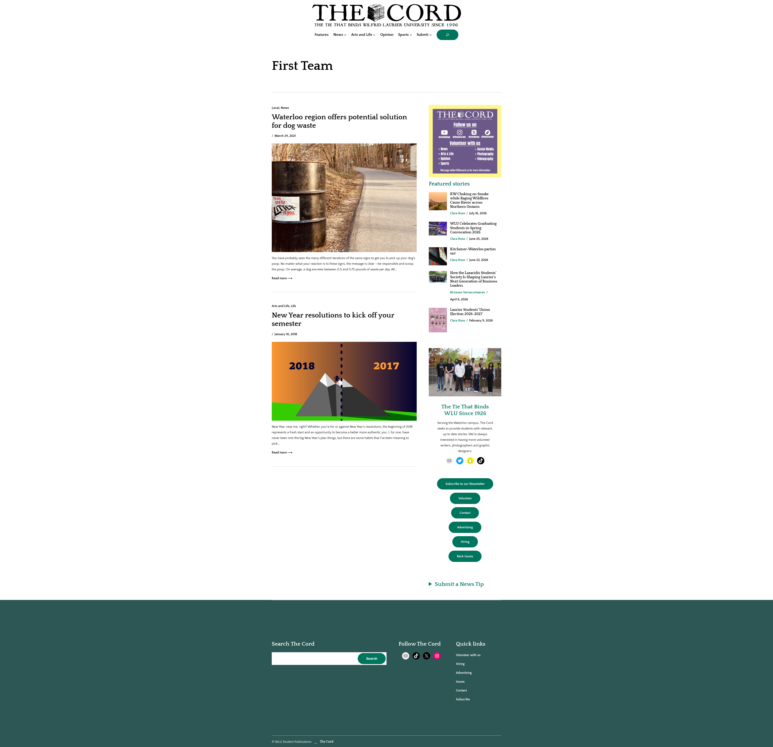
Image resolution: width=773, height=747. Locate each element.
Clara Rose (457, 213)
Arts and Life (280, 306)
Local (275, 108)
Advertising (465, 527)
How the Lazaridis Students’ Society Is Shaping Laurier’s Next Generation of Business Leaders (473, 279)
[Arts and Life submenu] (374, 35)
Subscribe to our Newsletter (465, 484)
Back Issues (465, 556)
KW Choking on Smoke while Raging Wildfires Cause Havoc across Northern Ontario (469, 200)
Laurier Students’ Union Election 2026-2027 (470, 312)
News (285, 108)
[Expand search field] (447, 35)
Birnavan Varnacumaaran (467, 292)
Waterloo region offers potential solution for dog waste (339, 121)
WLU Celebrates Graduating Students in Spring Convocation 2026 (473, 228)
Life (293, 306)
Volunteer (465, 498)
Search (371, 658)
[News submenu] (345, 35)
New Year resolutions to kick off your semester (333, 319)
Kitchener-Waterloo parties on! (473, 251)
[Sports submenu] (411, 35)
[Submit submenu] (430, 35)
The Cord (326, 741)
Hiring (465, 542)
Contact (465, 513)
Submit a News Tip (459, 584)
